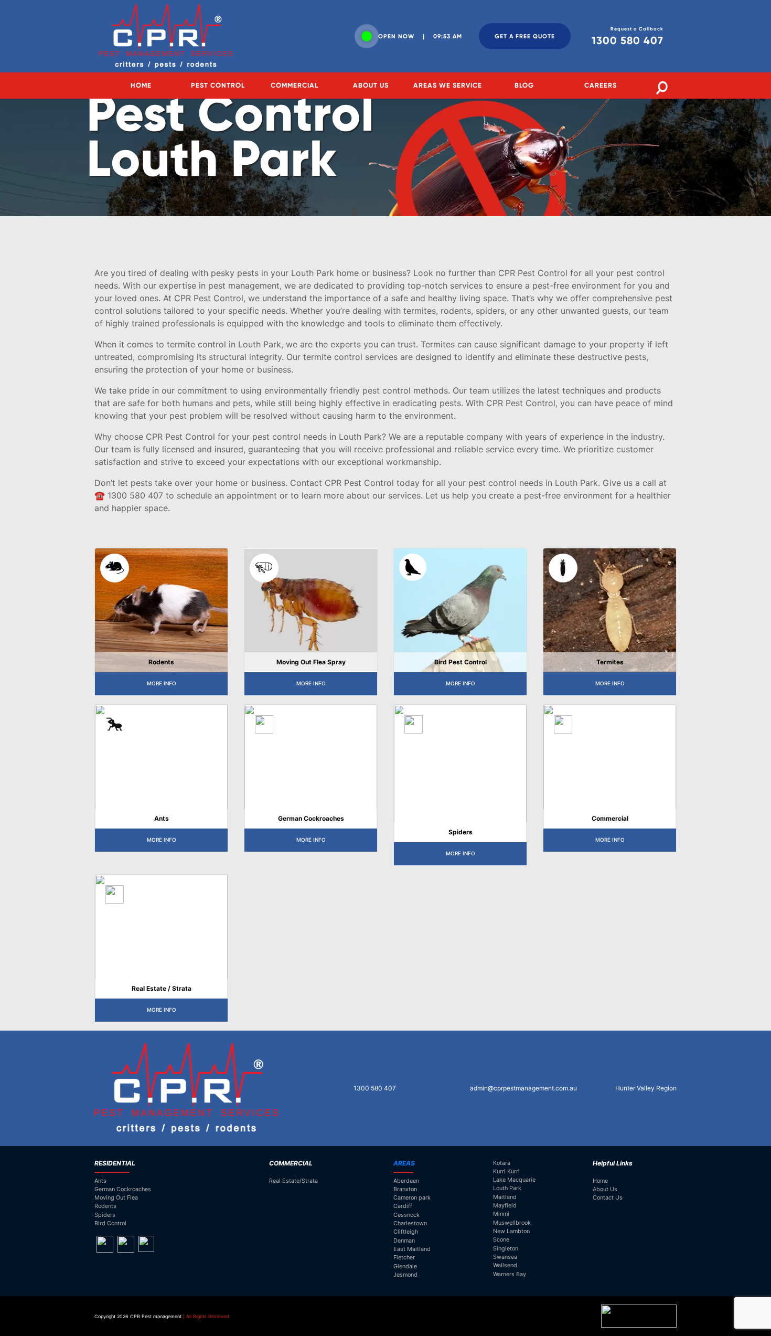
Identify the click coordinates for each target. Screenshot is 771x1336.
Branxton (405, 1189)
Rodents (105, 1206)
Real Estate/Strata (293, 1180)
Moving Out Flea (116, 1197)
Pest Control (218, 85)
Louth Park (507, 1188)
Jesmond (405, 1274)
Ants (100, 1180)
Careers (600, 85)
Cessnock (406, 1214)
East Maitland (412, 1249)
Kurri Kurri (506, 1171)
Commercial (294, 85)
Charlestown (410, 1223)
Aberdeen (406, 1180)
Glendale (405, 1266)
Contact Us (608, 1197)
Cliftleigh (405, 1231)
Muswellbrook (512, 1222)
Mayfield (505, 1205)
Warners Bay (509, 1274)
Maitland (505, 1197)
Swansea (505, 1256)
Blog (524, 85)
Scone (501, 1239)
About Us (371, 85)
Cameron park (412, 1197)
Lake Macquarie (514, 1179)
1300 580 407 (374, 1088)
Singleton (505, 1248)
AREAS (404, 1163)
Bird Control (110, 1223)
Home (141, 85)
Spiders (104, 1214)
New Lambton (511, 1231)
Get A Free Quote (525, 36)
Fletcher (404, 1257)
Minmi (501, 1213)
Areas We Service (447, 85)
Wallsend (505, 1265)
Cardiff (402, 1206)
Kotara (501, 1163)
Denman (404, 1240)
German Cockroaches (122, 1189)
